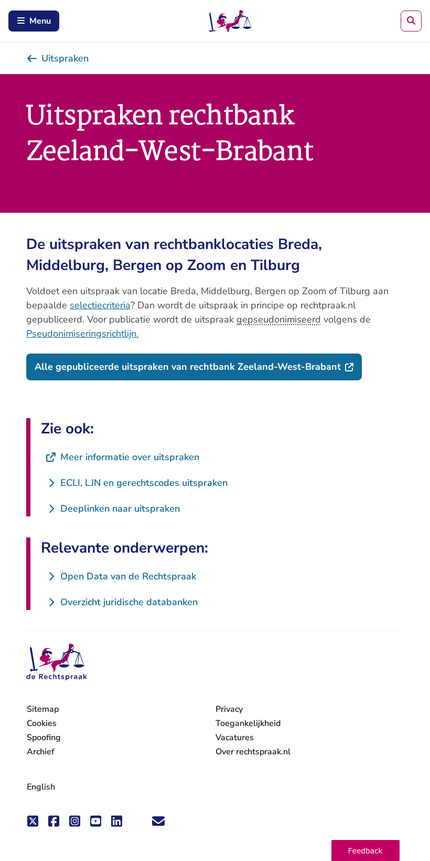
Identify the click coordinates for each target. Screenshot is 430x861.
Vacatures (234, 738)
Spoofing (44, 737)
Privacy (229, 709)
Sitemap (43, 709)
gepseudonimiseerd (278, 319)
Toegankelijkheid (248, 723)
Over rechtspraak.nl (253, 752)
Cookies (42, 723)
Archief (41, 752)
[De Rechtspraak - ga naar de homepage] (56, 662)
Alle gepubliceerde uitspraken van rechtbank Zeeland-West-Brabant (198, 366)
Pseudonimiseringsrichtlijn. (82, 333)
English (41, 787)
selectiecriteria (100, 305)
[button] (365, 850)
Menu (40, 21)
